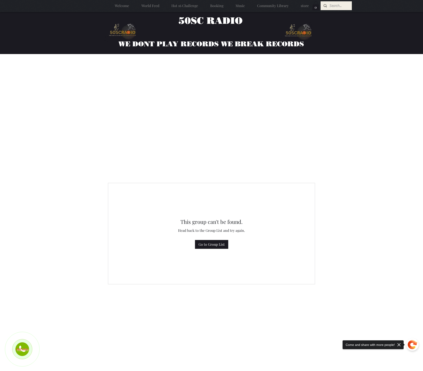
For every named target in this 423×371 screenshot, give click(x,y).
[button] (315, 5)
